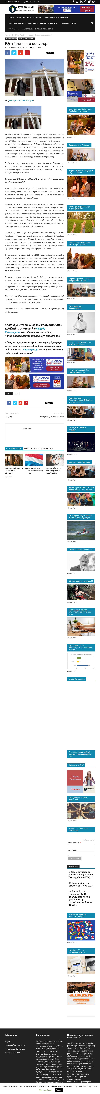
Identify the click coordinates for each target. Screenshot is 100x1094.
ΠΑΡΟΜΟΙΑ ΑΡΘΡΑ (13, 449)
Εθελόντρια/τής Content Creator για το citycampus (14, 470)
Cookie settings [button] (45, 1090)
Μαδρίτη (8, 417)
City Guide (65, 23)
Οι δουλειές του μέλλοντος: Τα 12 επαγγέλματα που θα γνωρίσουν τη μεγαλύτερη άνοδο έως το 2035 (81, 898)
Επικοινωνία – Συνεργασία (15, 1045)
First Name (72, 850)
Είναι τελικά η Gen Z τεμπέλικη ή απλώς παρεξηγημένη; (53, 470)
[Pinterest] (85, 1)
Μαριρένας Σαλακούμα (21, 100)
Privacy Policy (27, 29)
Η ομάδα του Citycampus (15, 1049)
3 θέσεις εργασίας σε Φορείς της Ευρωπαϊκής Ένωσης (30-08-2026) (81, 875)
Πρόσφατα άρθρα (30, 38)
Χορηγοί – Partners (12, 1052)
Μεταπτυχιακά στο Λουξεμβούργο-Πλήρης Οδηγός (34, 470)
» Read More (71, 137)
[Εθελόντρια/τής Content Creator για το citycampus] (14, 460)
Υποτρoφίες (37, 17)
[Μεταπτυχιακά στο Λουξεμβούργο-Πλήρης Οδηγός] (34, 460)
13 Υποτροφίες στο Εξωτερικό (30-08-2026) (81, 884)
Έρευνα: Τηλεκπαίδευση (44, 29)
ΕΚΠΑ (16, 393)
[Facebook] (73, 1)
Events (73, 23)
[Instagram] (77, 1)
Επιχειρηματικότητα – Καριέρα (56, 17)
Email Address (74, 843)
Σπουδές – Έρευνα (22, 17)
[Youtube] (93, 1)
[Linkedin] (81, 1)
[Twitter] (89, 1)
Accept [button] (58, 1090)
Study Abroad (14, 29)
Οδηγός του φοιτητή (48, 23)
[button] (92, 23)
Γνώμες (21, 38)
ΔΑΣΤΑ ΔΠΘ (73, 867)
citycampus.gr (30, 349)
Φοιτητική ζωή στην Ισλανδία (52, 417)
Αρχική (11, 17)
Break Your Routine (16, 23)
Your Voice (32, 23)
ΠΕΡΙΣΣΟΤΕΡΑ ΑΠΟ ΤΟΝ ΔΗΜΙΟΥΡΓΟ (38, 449)
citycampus (12, 47)
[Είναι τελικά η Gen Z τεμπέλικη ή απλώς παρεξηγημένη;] (55, 460)
